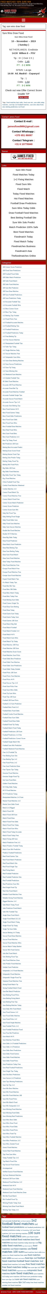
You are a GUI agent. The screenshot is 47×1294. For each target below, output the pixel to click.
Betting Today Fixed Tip (10, 461)
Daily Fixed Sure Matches (11, 523)
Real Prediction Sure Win (11, 884)
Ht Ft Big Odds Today (10, 787)
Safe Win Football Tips (10, 912)
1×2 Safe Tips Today (9, 347)
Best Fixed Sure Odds (10, 419)
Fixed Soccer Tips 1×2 (10, 683)
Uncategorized (7, 1168)
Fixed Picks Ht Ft (8, 679)
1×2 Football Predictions (11, 329)
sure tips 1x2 (10, 1279)
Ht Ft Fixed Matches (9, 790)
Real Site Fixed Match (10, 891)
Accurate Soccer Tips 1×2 (11, 402)
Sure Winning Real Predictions (13, 1116)
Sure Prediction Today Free (12, 1064)
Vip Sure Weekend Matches (12, 1175)
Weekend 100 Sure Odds (11, 1178)
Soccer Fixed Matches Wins (12, 943)
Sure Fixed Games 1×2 (10, 1012)
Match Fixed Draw (9, 818)
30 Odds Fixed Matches (10, 381)
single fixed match (22, 1270)
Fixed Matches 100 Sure (11, 648)
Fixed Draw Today (8, 610)
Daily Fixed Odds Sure (10, 520)
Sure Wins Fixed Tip (9, 1133)
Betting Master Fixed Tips (11, 454)
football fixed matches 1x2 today (13, 1264)
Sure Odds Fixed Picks (10, 1061)
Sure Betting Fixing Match (11, 998)
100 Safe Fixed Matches (11, 284)
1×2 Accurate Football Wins (12, 305)
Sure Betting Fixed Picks (11, 995)
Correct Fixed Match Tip (11, 492)
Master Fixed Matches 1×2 (11, 801)
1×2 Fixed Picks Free (10, 319)
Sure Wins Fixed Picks (10, 1130)
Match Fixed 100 (8, 811)
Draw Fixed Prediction (10, 541)
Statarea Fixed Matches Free (12, 981)
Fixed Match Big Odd (10, 624)
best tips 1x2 (33, 1243)
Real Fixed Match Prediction (12, 860)
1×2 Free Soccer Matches (11, 340)
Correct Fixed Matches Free (12, 496)
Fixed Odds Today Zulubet (11, 669)
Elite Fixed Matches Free (11, 565)
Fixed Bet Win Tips (9, 586)
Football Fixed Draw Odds (11, 721)
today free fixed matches (35, 1282)
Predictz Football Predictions (12, 853)
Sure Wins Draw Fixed (13, 33)
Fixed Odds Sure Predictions (12, 665)
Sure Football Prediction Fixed (13, 1029)
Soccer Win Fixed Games (11, 950)
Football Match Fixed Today (12, 728)
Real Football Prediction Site (12, 877)
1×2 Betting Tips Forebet (11, 315)
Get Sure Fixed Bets (9, 780)
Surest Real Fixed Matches (12, 1151)
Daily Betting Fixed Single (11, 517)
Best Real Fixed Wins (10, 430)
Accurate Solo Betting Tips (11, 406)
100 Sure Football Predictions (12, 295)
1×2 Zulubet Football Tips (11, 378)
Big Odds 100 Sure (9, 468)
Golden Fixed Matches (10, 783)
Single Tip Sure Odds (10, 929)
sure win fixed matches (25, 1279)
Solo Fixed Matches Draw (11, 960)
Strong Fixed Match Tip (10, 984)
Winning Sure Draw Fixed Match (13, 1206)
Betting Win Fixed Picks (11, 464)
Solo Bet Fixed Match (10, 953)
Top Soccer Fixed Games (11, 1165)
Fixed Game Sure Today (11, 614)
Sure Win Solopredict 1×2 (11, 1106)
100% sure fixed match (30, 1237)
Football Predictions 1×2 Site (12, 735)
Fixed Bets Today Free (10, 596)
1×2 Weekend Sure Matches (12, 374)
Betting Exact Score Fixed (11, 451)
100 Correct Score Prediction (12, 267)
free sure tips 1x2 (34, 1267)
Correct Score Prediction (11, 506)
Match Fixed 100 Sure (10, 815)
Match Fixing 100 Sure (10, 839)
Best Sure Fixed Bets (10, 433)
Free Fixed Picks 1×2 (10, 763)
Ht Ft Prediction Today (10, 794)
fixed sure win (28, 102)
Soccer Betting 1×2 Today (11, 932)
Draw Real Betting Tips (10, 548)
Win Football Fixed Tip (10, 1199)
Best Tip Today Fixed (10, 440)
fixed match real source (18, 1258)
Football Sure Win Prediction (12, 745)
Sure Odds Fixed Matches (11, 1057)
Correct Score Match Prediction (13, 503)
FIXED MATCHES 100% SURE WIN (15, 1)
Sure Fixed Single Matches (12, 1023)
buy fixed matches (27, 1246)
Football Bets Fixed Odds (11, 711)
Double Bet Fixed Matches (11, 530)
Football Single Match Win (11, 742)
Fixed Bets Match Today (11, 593)
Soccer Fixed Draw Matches (12, 936)
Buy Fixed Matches (9, 478)
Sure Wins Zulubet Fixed (11, 1144)
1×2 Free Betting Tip (9, 336)
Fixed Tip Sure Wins (9, 693)
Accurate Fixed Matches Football (14, 392)
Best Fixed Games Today (11, 413)
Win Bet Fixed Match (10, 1196)
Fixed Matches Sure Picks (11, 655)
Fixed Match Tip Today (10, 641)
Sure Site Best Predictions (11, 1074)
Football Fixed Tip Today (11, 724)
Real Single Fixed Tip (10, 887)
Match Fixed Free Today (11, 825)
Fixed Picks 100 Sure (10, 672)
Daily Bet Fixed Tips (9, 513)
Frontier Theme (41, 1292)
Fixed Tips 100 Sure (9, 697)
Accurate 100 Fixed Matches (12, 385)
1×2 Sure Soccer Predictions (12, 364)
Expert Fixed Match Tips (11, 579)
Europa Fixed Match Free (11, 568)
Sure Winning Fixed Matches (12, 1109)
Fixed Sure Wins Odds (10, 690)
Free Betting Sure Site (10, 756)
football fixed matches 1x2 (30, 1261)
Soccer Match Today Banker (12, 946)
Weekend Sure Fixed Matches (13, 1189)
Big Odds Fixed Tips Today (12, 475)
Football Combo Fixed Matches (13, 714)
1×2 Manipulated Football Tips (13, 343)
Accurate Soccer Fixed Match (12, 399)
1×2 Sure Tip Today (9, 367)
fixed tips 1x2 (31, 1258)
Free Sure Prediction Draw (11, 766)
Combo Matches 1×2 (9, 489)
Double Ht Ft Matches (10, 534)
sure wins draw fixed (36, 105)
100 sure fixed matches (21, 1234)
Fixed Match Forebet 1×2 (11, 631)
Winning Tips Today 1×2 (11, 1210)
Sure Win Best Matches (10, 1088)
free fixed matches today (14, 1267)
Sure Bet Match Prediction (11, 991)
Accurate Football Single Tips (12, 395)
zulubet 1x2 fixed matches (11, 1285)
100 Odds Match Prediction (12, 277)
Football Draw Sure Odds (11, 718)
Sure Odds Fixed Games (11, 1054)
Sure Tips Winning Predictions (13, 1081)
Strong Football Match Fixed (12, 988)
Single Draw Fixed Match (11, 915)
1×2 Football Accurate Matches (13, 322)
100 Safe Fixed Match (10, 281)
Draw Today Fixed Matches (12, 562)
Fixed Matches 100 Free (11, 645)
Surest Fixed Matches (10, 1147)
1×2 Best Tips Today (9, 312)
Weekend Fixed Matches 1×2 (12, 1182)
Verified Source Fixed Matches (13, 1172)
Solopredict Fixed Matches (11, 974)
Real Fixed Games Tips (10, 856)
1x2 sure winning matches (18, 1233)
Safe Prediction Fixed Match (12, 908)
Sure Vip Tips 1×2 (9, 1085)
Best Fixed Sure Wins (10, 423)
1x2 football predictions (33, 1227)
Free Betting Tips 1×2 (10, 759)
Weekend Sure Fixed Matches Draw (14, 1192)
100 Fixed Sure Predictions (12, 270)
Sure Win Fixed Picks (10, 1099)
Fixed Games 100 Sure (10, 620)
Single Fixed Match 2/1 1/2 (11, 919)
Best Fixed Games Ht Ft (11, 409)
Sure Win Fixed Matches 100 (12, 1095)
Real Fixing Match (9, 870)
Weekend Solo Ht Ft (9, 1185)
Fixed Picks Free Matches (11, 676)
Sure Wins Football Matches (12, 1137)
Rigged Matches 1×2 (9, 901)
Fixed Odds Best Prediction (12, 659)
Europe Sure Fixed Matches (12, 575)
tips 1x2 (22, 1282)
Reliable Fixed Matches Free (12, 894)
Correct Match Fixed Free (11, 499)
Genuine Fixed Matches (10, 773)
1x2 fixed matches (26, 1221)
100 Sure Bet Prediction (10, 288)
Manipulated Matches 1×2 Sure (13, 797)
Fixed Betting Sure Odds (11, 600)
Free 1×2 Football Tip (10, 752)
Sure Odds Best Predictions (12, 1050)
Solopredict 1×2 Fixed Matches (13, 970)
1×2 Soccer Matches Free (11, 354)
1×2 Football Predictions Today (13, 333)
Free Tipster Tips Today (10, 769)
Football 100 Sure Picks (10, 700)
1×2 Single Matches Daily (11, 350)
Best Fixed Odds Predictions (12, 416)
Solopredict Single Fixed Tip (12, 977)
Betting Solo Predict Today (11, 458)
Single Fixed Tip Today (10, 925)
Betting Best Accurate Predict (12, 447)
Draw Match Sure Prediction (12, 544)
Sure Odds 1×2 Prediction (11, 1047)
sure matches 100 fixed (18, 1276)
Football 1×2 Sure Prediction (12, 704)
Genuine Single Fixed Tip (11, 776)
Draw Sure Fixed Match (10, 555)
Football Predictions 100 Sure (12, 731)
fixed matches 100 (22, 1249)
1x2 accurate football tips (11, 1221)
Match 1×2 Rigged (9, 808)
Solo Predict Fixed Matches (12, 964)
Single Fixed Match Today (11, 922)
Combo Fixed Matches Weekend (13, 485)
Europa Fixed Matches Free (12, 572)
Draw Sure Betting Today (11, 551)
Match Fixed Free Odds (10, 822)
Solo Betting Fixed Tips (10, 957)
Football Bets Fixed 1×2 (10, 707)
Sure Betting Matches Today (12, 1005)
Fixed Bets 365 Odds (10, 589)
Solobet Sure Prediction (10, 967)
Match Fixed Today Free (11, 835)
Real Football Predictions (11, 880)
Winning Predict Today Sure (12, 1203)
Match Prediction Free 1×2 (11, 842)
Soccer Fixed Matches (10, 939)
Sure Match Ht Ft (8, 1036)
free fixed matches (35, 1264)
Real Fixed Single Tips (10, 867)
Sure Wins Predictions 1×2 (11, 1140)
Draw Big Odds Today (10, 537)
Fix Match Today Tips (10, 582)
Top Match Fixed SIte (10, 1161)
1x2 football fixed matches (19, 1222)
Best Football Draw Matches (12, 426)
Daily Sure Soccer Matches (12, 527)
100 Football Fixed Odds (11, 274)
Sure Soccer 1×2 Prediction (12, 1078)
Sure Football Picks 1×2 (11, 1026)
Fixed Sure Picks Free (10, 686)
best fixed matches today (19, 1243)
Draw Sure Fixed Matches (11, 558)
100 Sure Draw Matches (10, 291)
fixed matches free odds (18, 1255)
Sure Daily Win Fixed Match (12, 1009)
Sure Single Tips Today (10, 1071)
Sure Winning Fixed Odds (11, 1113)
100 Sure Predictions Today (12, 298)
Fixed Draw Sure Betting (11, 607)
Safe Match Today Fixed (11, 905)
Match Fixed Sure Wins (10, 828)
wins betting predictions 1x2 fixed (13, 107)
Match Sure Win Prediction (11, 849)
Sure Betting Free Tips (10, 1002)
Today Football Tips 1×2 (11, 1158)
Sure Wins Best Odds (10, 1120)
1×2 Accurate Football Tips (11, 302)
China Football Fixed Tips (11, 482)
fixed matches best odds (15, 102)
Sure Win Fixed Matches (11, 1092)
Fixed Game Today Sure (11, 617)
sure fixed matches (21, 1273)
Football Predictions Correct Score (14, 738)
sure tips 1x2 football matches (19, 105)
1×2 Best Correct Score (10, 309)
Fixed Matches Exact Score (12, 652)
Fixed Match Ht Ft (9, 634)
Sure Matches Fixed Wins (11, 1040)
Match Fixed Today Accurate (12, 832)
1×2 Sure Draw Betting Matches (13, 360)
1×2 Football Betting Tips (11, 326)
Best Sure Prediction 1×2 (11, 437)
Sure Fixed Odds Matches (11, 1016)
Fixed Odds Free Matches (11, 662)
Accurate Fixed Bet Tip (10, 388)
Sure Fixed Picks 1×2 (10, 1019)
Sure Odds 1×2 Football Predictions (14, 1043)
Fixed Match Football (10, 627)
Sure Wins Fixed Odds (10, 1127)
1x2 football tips (25, 1230)
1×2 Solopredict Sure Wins (11, 357)
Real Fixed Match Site (10, 863)
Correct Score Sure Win (10, 510)
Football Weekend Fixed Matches (14, 749)
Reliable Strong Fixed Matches (13, 898)
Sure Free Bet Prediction (11, 1033)
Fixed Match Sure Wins (10, 638)
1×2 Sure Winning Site (10, 371)
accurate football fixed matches (16, 1239)
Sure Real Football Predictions (13, 1068)
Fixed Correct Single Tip (11, 603)
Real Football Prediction (10, 873)
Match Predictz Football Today (13, 846)
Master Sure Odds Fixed (11, 804)
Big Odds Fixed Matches (11, 471)
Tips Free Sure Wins (9, 1154)
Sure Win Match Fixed (10, 1102)
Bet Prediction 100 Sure (10, 444)
